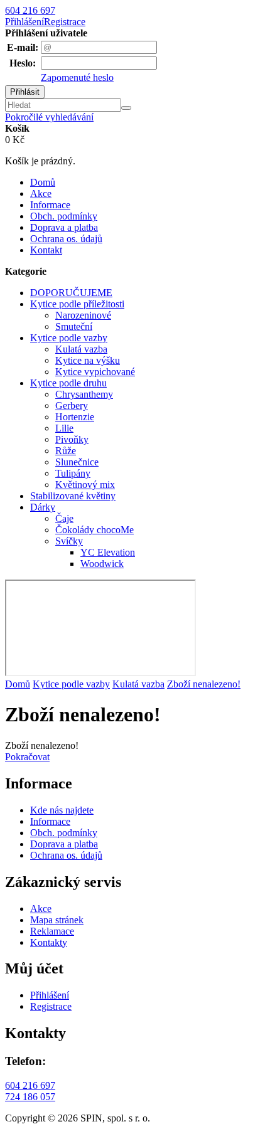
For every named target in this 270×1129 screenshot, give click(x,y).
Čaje (64, 518)
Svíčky (69, 541)
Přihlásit (25, 92)
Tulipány (72, 473)
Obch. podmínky (63, 216)
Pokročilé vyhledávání (49, 117)
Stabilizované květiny (73, 495)
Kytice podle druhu (68, 383)
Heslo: (22, 63)
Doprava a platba (64, 227)
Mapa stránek (57, 919)
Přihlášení (24, 21)
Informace (50, 204)
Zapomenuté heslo (77, 77)
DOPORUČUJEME (71, 292)
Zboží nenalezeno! (203, 684)
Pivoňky (72, 439)
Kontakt (46, 250)
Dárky (42, 507)
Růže (65, 450)
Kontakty (48, 942)
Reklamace (52, 931)
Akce (40, 193)
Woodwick (102, 563)
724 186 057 (30, 1096)
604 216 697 (30, 10)
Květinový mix (85, 484)
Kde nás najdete (62, 810)
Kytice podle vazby (68, 337)
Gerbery (71, 405)
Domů (42, 182)
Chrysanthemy (84, 394)
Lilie (64, 428)
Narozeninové (83, 315)
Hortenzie (74, 416)
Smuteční (73, 326)
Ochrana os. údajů (66, 238)
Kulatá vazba (81, 349)
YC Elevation (107, 552)
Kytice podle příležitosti (77, 304)
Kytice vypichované (95, 371)
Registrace (64, 21)
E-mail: (22, 47)
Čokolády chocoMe (94, 529)
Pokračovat (27, 756)
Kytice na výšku (87, 360)
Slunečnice (77, 462)
